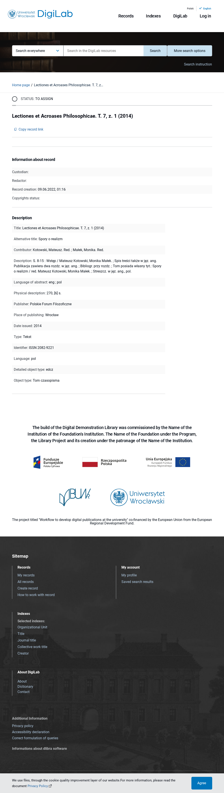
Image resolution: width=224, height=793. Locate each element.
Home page (21, 85)
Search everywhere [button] (30, 51)
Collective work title (32, 647)
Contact (24, 692)
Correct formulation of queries (35, 738)
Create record (28, 588)
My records (26, 575)
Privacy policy (22, 726)
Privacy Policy (38, 786)
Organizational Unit (32, 627)
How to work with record (36, 595)
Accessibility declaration (30, 732)
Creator (23, 653)
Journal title (27, 640)
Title (21, 634)
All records (26, 582)
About (22, 681)
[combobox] (103, 50)
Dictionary (25, 686)
